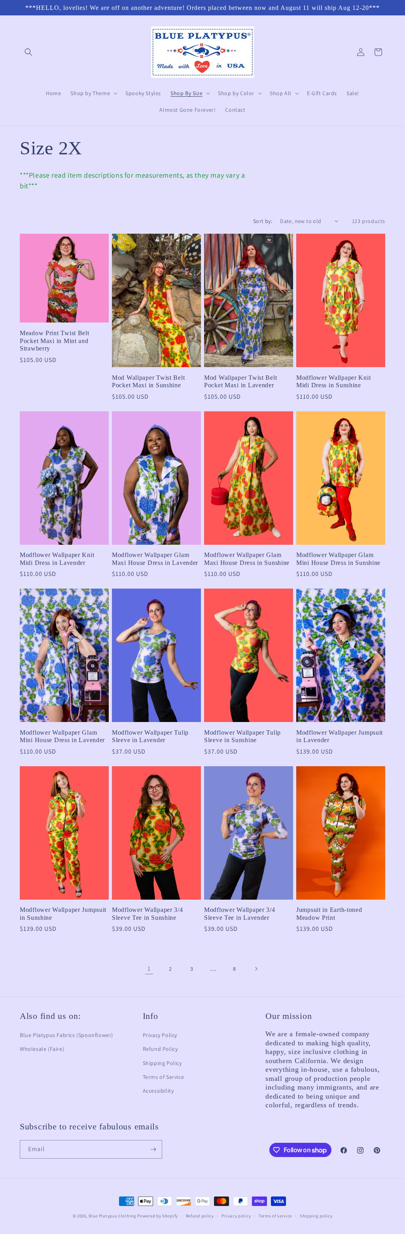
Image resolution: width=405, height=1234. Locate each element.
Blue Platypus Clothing (112, 1216)
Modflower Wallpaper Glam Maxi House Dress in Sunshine (247, 558)
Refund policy (200, 1216)
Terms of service (275, 1216)
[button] (28, 52)
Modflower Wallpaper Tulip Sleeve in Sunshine (242, 736)
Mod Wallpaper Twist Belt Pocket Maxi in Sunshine (148, 381)
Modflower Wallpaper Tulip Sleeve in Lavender (150, 736)
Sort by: (262, 221)
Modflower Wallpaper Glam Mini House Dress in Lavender (62, 736)
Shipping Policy (162, 1063)
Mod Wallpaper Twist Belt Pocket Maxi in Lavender (240, 381)
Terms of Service (163, 1076)
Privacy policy (236, 1216)
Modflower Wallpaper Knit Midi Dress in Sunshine (333, 381)
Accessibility (158, 1090)
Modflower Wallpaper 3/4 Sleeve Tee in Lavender (239, 913)
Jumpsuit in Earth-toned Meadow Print (329, 913)
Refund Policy (160, 1048)
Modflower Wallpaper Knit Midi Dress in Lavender (57, 558)
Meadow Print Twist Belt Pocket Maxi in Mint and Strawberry (54, 341)
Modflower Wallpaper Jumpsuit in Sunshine (63, 913)
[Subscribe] (153, 1149)
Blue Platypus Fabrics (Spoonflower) (66, 1035)
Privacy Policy (160, 1035)
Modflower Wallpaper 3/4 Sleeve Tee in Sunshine (147, 913)
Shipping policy (316, 1216)
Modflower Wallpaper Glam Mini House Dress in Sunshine (338, 558)
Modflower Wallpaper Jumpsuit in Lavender (339, 736)
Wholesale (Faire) (42, 1048)
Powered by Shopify (157, 1216)
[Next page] (256, 968)
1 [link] (149, 968)
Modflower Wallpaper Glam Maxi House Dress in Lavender (155, 558)
